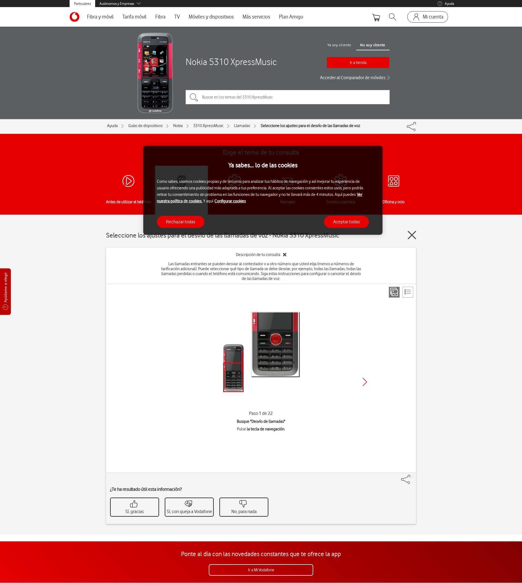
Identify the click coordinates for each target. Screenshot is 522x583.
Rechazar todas (180, 221)
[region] (263, 190)
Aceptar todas (346, 221)
